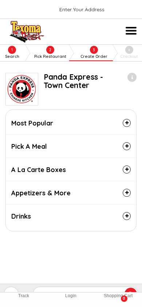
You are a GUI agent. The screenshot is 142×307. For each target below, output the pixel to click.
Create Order (93, 53)
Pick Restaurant (50, 53)
